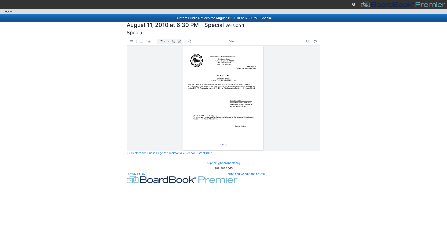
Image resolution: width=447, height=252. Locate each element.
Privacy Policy (136, 174)
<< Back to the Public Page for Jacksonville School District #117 (169, 153)
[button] (353, 4)
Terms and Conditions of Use (245, 174)
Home (8, 11)
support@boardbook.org (223, 163)
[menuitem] (353, 4)
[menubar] (223, 4)
